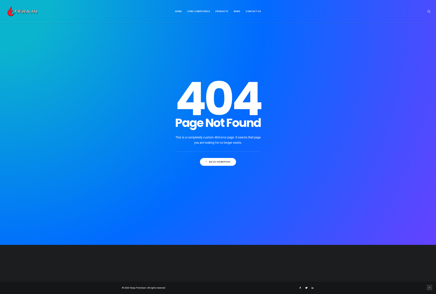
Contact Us (253, 11)
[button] (429, 11)
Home (178, 11)
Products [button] (221, 11)
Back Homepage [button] (220, 161)
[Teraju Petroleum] (22, 11)
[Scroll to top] (429, 287)
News (237, 11)
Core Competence (198, 11)
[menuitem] (178, 11)
